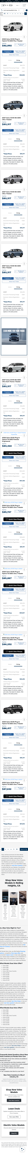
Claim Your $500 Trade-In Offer (20, 52)
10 (11, 849)
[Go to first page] (4, 13)
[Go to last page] (17, 849)
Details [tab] (10, 60)
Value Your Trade (14, 54)
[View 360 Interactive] (14, 453)
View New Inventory (14, 1100)
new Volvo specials (9, 1047)
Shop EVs (14, 1133)
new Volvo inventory (17, 865)
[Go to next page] (14, 849)
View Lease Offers (14, 1116)
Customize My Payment (8, 52)
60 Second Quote (21, 45)
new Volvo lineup (16, 1045)
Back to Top (24, 849)
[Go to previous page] (7, 13)
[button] (24, 37)
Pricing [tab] (18, 60)
